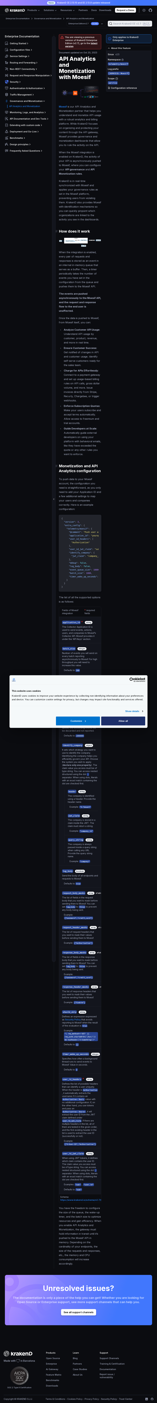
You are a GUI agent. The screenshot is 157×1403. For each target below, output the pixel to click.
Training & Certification (112, 1363)
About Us (77, 1374)
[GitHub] (152, 1399)
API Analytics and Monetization (80, 18)
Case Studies (80, 1369)
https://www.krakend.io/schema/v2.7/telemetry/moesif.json (92, 1200)
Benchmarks (52, 1380)
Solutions (49, 10)
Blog (75, 1358)
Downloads (105, 10)
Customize (76, 720)
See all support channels (79, 1312)
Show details (132, 711)
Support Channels (109, 1358)
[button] (29, 43)
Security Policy (73, 1019)
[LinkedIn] (146, 1399)
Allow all (123, 720)
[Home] (15, 10)
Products (32, 10)
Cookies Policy (74, 1399)
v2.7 (83, 23)
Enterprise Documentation (18, 18)
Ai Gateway (52, 1369)
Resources (67, 10)
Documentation (108, 1369)
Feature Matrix (53, 1374)
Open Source (53, 1358)
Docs (94, 10)
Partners (83, 10)
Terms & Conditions (55, 1399)
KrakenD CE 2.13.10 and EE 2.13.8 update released (79, 2)
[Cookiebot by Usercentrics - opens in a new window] (131, 680)
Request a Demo (125, 10)
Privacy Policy (92, 1399)
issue (110, 1374)
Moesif (63, 106)
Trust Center (125, 1399)
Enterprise (51, 1363)
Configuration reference (123, 88)
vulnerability (106, 1377)
